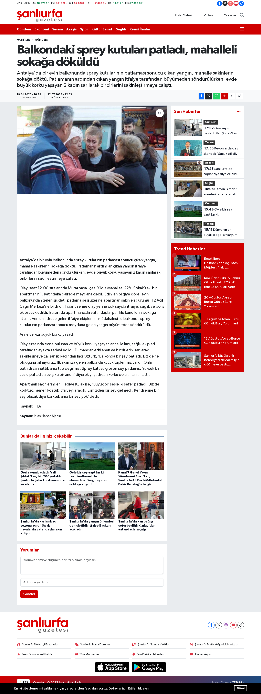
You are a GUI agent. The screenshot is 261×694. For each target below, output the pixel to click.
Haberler (23, 39)
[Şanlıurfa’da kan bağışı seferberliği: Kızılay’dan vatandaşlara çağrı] (141, 505)
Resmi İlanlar (139, 29)
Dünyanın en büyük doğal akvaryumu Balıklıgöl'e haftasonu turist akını (221, 233)
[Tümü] (239, 111)
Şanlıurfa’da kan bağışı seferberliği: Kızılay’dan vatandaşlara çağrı (136, 525)
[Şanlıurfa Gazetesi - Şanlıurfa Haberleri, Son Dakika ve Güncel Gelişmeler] (39, 15)
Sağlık (121, 29)
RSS (25, 682)
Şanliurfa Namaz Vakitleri (154, 644)
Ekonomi (41, 29)
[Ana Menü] (242, 29)
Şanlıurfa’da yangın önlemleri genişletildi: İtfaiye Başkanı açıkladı (91, 525)
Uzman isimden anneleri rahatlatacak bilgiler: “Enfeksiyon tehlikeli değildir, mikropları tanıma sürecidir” (220, 192)
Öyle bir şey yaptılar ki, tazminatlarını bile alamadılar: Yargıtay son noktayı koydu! (221, 212)
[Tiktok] (240, 625)
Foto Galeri (183, 15)
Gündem (24, 29)
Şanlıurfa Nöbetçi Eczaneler (40, 644)
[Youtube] (233, 625)
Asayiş (71, 29)
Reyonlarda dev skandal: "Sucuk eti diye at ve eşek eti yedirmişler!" (221, 151)
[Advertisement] (94, 225)
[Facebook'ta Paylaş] (201, 96)
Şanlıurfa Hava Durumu (95, 644)
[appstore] (112, 667)
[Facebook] (211, 625)
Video (208, 15)
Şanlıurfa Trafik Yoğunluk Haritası (216, 644)
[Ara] (242, 15)
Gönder (29, 594)
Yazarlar (230, 15)
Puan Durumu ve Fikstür (37, 654)
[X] (218, 625)
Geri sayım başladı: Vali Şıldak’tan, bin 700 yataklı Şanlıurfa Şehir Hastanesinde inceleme (221, 131)
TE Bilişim (238, 682)
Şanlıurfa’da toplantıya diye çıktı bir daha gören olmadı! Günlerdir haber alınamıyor (220, 172)
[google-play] (149, 667)
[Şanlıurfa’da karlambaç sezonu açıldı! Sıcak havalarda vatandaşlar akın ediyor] (43, 505)
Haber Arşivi (203, 654)
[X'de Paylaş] (208, 96)
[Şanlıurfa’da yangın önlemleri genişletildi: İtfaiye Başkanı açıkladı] (92, 505)
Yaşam (57, 29)
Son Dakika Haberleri (150, 654)
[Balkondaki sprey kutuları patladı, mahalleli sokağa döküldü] (92, 150)
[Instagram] (226, 625)
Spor (84, 29)
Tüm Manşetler (89, 654)
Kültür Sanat (102, 29)
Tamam (240, 688)
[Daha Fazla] (224, 96)
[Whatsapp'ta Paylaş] (216, 96)
